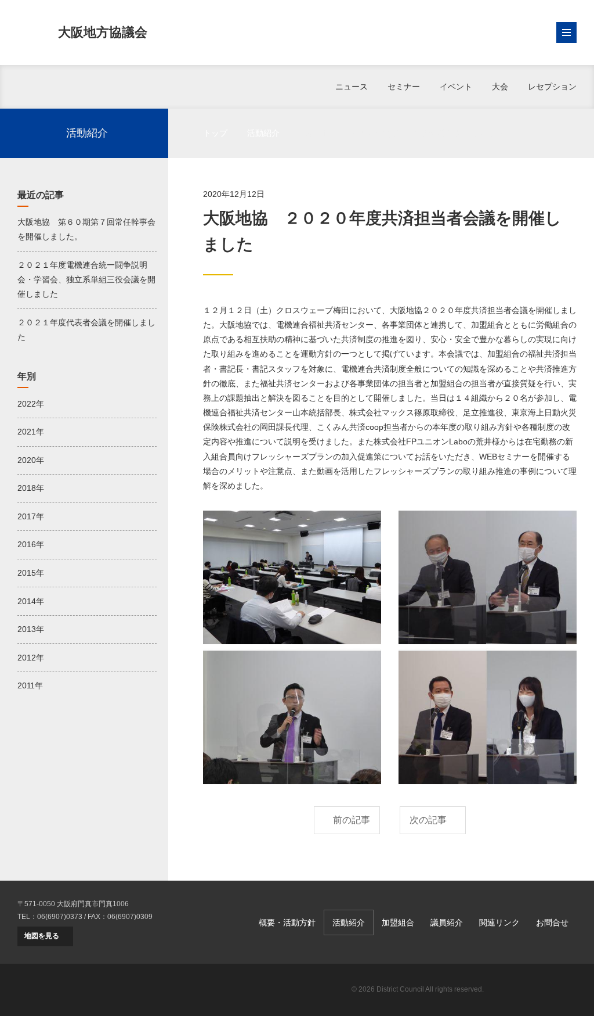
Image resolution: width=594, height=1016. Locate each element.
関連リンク (499, 922)
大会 (500, 86)
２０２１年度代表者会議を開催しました (86, 330)
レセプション (552, 86)
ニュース (351, 86)
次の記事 (428, 820)
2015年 (30, 572)
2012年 (30, 657)
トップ (215, 133)
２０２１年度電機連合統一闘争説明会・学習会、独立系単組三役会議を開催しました (86, 279)
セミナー (403, 86)
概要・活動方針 (287, 922)
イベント (456, 86)
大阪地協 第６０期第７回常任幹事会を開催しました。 (86, 229)
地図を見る (41, 936)
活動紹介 (263, 133)
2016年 (30, 544)
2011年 (30, 685)
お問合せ (552, 922)
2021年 (30, 431)
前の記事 (351, 820)
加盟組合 (398, 922)
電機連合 (536, 990)
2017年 (30, 516)
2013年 (30, 629)
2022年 (30, 403)
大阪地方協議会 (102, 32)
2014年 (30, 601)
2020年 (30, 460)
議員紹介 (446, 922)
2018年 (30, 488)
